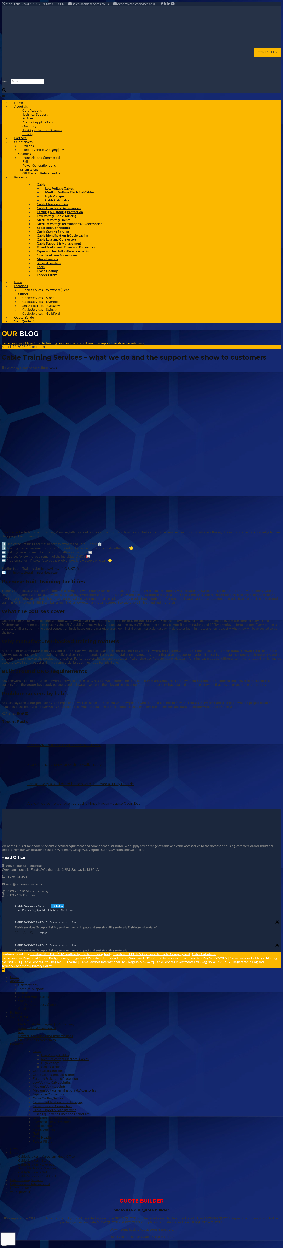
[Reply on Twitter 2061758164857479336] (17, 932)
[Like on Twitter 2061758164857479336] (33, 932)
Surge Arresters (49, 263)
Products (20, 177)
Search (6, 81)
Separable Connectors (48, 1094)
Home (14, 977)
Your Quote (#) (24, 321)
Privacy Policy (42, 966)
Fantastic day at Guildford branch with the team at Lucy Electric (80, 784)
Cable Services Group (31, 922)
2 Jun (74, 922)
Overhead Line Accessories (52, 1122)
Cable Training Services (26, 1180)
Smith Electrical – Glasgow (37, 1168)
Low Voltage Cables (55, 1055)
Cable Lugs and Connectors (52, 1106)
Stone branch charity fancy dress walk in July (64, 765)
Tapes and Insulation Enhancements (58, 1118)
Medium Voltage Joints (49, 1086)
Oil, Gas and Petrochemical (41, 173)
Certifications (28, 985)
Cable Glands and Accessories (54, 1074)
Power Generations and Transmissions (37, 167)
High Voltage (50, 1063)
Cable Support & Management (54, 1110)
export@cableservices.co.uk (136, 4)
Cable (37, 1051)
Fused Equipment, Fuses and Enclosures (61, 1114)
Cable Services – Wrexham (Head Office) (43, 292)
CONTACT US (267, 52)
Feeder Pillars (47, 275)
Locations (17, 1152)
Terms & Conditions (16, 966)
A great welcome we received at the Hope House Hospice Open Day (83, 803)
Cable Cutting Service (48, 1098)
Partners (16, 1012)
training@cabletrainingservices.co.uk (32, 572)
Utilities (24, 1020)
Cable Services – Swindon (36, 1172)
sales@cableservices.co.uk (90, 4)
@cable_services (58, 922)
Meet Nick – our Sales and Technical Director (64, 745)
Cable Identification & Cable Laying (58, 1102)
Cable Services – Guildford (41, 313)
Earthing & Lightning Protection (55, 1078)
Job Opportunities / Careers (42, 130)
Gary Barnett (11, 532)
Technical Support (31, 989)
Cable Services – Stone (34, 1160)
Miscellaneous (43, 1125)
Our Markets (19, 1016)
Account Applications (33, 996)
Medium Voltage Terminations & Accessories (64, 1090)
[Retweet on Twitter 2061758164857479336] (25, 932)
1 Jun (74, 945)
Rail (21, 1032)
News (53, 368)
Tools (36, 1133)
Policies (23, 993)
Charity (23, 1008)
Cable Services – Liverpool (36, 1164)
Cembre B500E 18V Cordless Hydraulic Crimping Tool (151, 954)
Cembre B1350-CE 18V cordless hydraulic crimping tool (70, 954)
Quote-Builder (20, 1188)
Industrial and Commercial (41, 157)
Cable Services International (30, 1184)
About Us (17, 981)
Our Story (25, 1000)
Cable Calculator (204, 954)
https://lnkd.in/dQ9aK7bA (60, 568)
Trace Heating (42, 1137)
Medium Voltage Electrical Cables (69, 192)
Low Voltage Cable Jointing (52, 1082)
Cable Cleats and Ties (48, 1070)
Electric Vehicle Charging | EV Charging (41, 151)
